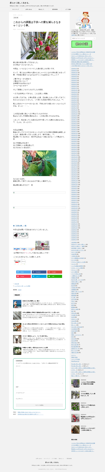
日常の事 (17, 283)
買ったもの (74, 350)
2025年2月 (74, 86)
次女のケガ (74, 319)
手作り (73, 301)
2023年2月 (74, 129)
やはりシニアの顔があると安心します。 (81, 56)
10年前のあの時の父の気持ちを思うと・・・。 (31, 414)
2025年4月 (74, 82)
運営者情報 (55, 9)
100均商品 (74, 242)
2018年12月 (74, 224)
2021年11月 (74, 159)
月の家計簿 (74, 315)
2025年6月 (74, 78)
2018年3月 (74, 237)
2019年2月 (74, 220)
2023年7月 (74, 119)
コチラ (73, 35)
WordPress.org (75, 361)
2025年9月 (74, 76)
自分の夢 (73, 340)
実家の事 (73, 293)
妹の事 (73, 285)
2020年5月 (74, 194)
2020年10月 (74, 184)
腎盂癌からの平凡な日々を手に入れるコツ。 (82, 58)
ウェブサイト (19, 398)
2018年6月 (74, 231)
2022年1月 (74, 155)
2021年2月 (74, 176)
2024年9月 (74, 94)
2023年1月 (74, 131)
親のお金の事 (74, 344)
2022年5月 (74, 147)
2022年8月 (74, 141)
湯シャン (73, 325)
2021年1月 (74, 178)
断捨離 (73, 307)
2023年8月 (74, 117)
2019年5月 (74, 214)
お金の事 (73, 254)
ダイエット (74, 270)
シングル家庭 (27, 286)
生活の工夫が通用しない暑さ (31, 301)
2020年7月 (74, 190)
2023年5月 (74, 123)
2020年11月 (74, 182)
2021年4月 (74, 172)
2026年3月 (74, 70)
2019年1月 (74, 222)
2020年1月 (74, 202)
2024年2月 (74, 106)
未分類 (73, 317)
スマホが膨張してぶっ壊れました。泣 (81, 54)
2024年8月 (74, 96)
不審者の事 (74, 277)
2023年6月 (74, 121)
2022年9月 (74, 139)
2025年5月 (74, 80)
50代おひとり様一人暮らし (78, 244)
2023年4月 (74, 125)
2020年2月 (74, 200)
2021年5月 (74, 170)
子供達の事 (74, 287)
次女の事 (73, 321)
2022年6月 (74, 145)
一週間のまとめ (75, 276)
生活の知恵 (74, 331)
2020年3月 (74, 198)
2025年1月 (74, 88)
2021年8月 (74, 165)
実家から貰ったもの (76, 291)
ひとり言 (73, 260)
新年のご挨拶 (74, 309)
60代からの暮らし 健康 (77, 246)
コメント (18, 366)
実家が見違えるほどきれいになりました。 (29, 412)
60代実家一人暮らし (76, 248)
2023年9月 (74, 115)
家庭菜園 (73, 295)
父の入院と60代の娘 (76, 327)
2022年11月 (74, 135)
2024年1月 (74, 108)
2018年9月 (74, 229)
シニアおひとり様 (19, 286)
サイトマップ (15, 9)
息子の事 (73, 299)
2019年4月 (74, 216)
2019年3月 (74, 218)
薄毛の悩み (74, 342)
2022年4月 (74, 149)
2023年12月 (74, 110)
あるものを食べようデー (77, 250)
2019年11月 (74, 206)
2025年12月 (74, 72)
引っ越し (73, 297)
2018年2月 (74, 239)
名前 (17, 387)
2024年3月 (74, 104)
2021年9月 (74, 163)
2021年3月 (74, 174)
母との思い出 (74, 323)
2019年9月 (74, 210)
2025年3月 (74, 84)
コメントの (75, 359)
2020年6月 (74, 192)
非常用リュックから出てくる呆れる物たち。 (82, 60)
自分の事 (73, 338)
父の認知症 (74, 329)
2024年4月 (74, 102)
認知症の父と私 (75, 348)
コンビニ (73, 264)
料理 (72, 305)
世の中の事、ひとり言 (77, 279)
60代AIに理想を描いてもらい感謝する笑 (81, 63)
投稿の (74, 357)
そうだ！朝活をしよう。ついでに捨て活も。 (36, 336)
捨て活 (73, 303)
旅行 (72, 311)
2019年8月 (74, 212)
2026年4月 (74, 68)
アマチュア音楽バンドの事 (78, 262)
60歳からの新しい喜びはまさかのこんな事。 (36, 347)
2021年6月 (74, 169)
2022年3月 (74, 151)
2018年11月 (74, 226)
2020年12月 (74, 180)
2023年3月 (74, 127)
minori (19, 289)
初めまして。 (42, 9)
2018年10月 (74, 228)
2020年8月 (74, 188)
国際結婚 (73, 283)
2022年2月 (74, 153)
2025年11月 (74, 74)
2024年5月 (74, 100)
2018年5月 (74, 233)
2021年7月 (74, 167)
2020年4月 (74, 196)
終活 (72, 336)
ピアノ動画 (68, 9)
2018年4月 (74, 235)
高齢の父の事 (74, 352)
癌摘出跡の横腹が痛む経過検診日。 (80, 62)
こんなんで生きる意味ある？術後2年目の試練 (83, 52)
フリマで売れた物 (76, 274)
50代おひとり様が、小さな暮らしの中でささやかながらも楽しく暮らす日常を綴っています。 (52, 465)
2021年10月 (74, 161)
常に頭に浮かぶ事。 (76, 364)
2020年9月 (74, 186)
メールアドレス (20, 392)
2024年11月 (74, 92)
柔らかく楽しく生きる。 (20, 3)
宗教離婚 (73, 289)
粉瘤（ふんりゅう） (76, 335)
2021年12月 (74, 157)
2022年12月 (74, 133)
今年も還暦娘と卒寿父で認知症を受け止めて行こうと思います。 (42, 312)
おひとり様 (74, 252)
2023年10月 (74, 113)
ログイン (73, 355)
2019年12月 (74, 204)
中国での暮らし (75, 281)
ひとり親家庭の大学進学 (77, 258)
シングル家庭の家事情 (77, 266)
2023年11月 (74, 111)
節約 (72, 333)
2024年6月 (74, 98)
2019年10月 (74, 208)
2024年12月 (74, 90)
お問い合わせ (29, 9)
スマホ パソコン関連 (77, 268)
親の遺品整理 (74, 346)
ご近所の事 (74, 256)
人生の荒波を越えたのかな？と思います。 (82, 65)
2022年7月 (74, 143)
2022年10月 (74, 137)
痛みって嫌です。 (76, 375)
